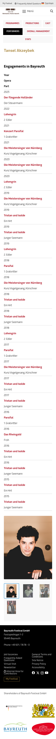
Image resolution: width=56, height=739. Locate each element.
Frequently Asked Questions (29, 4)
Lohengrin (10, 114)
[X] (37, 673)
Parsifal (8, 266)
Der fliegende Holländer (18, 98)
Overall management (38, 31)
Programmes (12, 23)
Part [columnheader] (6, 86)
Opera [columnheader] (7, 81)
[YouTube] (46, 672)
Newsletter (10, 667)
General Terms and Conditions (41, 655)
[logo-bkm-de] (14, 708)
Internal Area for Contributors (14, 672)
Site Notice (37, 660)
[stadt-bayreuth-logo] (15, 727)
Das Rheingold (12, 434)
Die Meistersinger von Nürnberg (23, 148)
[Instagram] (42, 673)
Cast (47, 23)
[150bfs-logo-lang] (11, 11)
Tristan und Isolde (14, 215)
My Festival (7, 3)
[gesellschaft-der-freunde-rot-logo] (43, 729)
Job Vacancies (11, 654)
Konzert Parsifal (14, 131)
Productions (32, 23)
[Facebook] (33, 672)
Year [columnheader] (6, 75)
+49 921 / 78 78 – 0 (20, 645)
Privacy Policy (39, 664)
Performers (12, 31)
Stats (28, 39)
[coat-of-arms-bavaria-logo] (43, 711)
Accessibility (38, 667)
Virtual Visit (10, 664)
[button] (28, 11)
